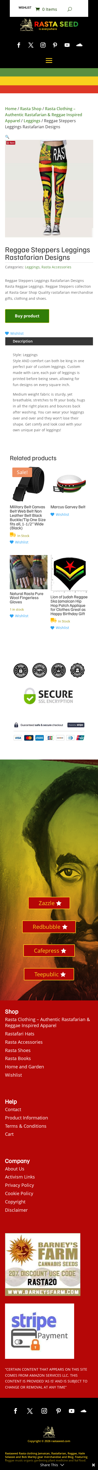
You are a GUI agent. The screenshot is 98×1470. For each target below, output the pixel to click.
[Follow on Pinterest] (55, 45)
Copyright (15, 1202)
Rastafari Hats (19, 1034)
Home (11, 108)
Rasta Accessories (56, 267)
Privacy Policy (19, 1185)
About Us (14, 1169)
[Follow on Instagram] (43, 45)
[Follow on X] (31, 45)
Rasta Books (18, 1058)
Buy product (27, 316)
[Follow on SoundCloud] (79, 45)
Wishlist (25, 7)
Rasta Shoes (18, 1050)
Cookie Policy (19, 1193)
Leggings (32, 120)
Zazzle (47, 903)
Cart (9, 1134)
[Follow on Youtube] (67, 45)
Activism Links (20, 1177)
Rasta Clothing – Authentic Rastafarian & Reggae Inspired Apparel (43, 114)
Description (23, 341)
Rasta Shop (30, 108)
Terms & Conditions (25, 1126)
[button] (7, 136)
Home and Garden (24, 1067)
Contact (13, 1109)
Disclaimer (16, 1210)
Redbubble (46, 926)
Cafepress (46, 950)
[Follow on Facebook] (19, 45)
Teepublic (46, 974)
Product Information (26, 1118)
